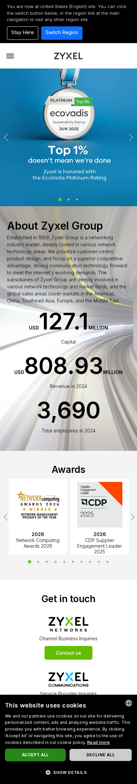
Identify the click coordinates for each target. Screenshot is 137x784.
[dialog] (68, 739)
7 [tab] (81, 561)
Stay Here (22, 32)
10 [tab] (107, 561)
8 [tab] (90, 561)
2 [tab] (68, 199)
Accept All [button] (35, 754)
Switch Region (62, 32)
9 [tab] (98, 561)
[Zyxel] (68, 55)
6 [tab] (72, 561)
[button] (68, 772)
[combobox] (128, 703)
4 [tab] (55, 561)
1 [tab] (60, 199)
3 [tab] (77, 199)
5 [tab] (64, 561)
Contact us (68, 653)
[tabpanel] (68, 137)
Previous (7, 137)
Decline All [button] (100, 754)
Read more (98, 742)
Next (129, 137)
